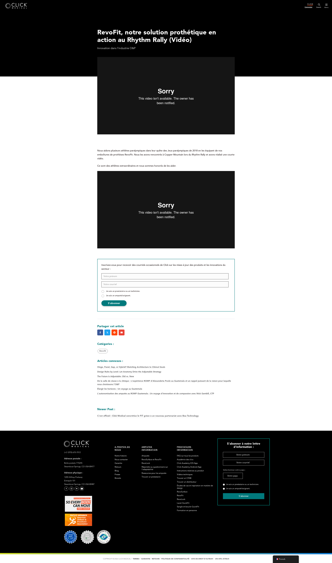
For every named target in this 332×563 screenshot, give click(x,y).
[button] (66, 489)
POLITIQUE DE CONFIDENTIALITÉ (175, 559)
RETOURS (156, 559)
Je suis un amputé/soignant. (118, 295)
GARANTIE (145, 559)
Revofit (102, 351)
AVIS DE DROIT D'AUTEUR (202, 559)
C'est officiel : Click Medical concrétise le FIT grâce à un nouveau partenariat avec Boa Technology (148, 412)
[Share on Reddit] (114, 332)
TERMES (136, 559)
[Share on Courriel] (122, 332)
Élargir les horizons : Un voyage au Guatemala (119, 389)
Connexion (308, 7)
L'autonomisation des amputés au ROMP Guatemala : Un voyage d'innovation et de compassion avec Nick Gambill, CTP (155, 393)
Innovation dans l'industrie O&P (116, 48)
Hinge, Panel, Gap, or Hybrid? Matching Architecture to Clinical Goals (131, 367)
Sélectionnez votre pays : (233, 470)
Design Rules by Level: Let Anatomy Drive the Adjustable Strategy (129, 371)
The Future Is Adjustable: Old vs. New (115, 376)
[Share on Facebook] (100, 332)
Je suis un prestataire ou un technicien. (123, 291)
